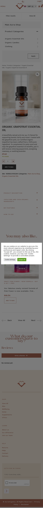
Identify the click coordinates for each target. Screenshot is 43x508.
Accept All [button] (22, 259)
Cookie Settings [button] (10, 259)
